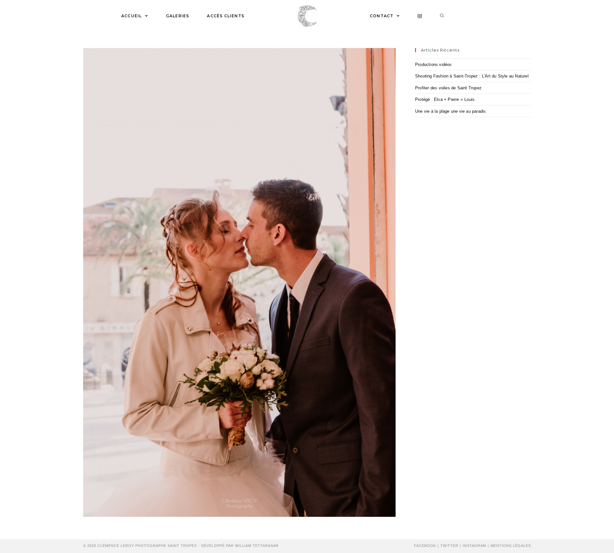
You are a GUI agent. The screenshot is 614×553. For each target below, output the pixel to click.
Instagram (474, 546)
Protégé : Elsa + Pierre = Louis (445, 99)
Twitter (449, 546)
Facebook (425, 546)
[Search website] (442, 16)
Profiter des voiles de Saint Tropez (448, 87)
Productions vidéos (433, 64)
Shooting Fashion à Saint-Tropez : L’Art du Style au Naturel (472, 76)
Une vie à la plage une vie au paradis (450, 111)
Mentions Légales (511, 546)
